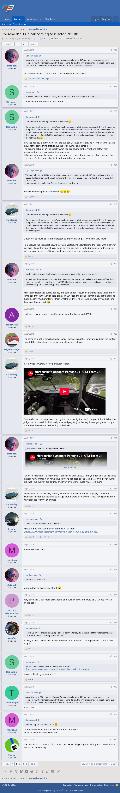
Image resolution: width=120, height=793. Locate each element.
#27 (115, 309)
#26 (115, 264)
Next (32, 44)
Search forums (19, 24)
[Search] (116, 19)
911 (32, 38)
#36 (115, 622)
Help (106, 785)
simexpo (68, 38)
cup (37, 38)
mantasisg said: (32, 269)
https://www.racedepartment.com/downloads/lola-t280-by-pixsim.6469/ (61, 531)
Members (50, 19)
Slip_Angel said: (32, 170)
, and (39, 537)
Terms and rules (81, 785)
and (38, 79)
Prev (7, 44)
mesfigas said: (31, 575)
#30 (115, 438)
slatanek (7, 38)
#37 (115, 656)
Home (7, 19)
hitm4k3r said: (31, 55)
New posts (6, 24)
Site (112, 785)
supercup (78, 38)
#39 (115, 714)
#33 (115, 544)
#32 (115, 513)
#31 (115, 488)
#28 (115, 334)
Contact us (67, 785)
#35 (115, 594)
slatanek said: (31, 117)
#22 (115, 86)
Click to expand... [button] (70, 467)
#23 (115, 111)
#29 (115, 358)
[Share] (111, 50)
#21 (115, 50)
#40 (115, 739)
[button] (41, 19)
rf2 (51, 38)
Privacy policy (96, 785)
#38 (115, 687)
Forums (18, 19)
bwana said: (30, 92)
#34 (115, 569)
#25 (115, 204)
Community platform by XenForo (60, 790)
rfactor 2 (58, 38)
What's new (32, 19)
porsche (44, 38)
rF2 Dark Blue (10, 785)
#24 (115, 165)
